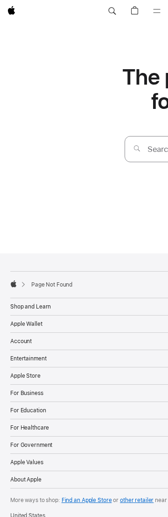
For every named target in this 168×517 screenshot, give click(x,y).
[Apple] (13, 284)
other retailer (137, 500)
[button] (112, 11)
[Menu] (157, 11)
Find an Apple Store (87, 500)
